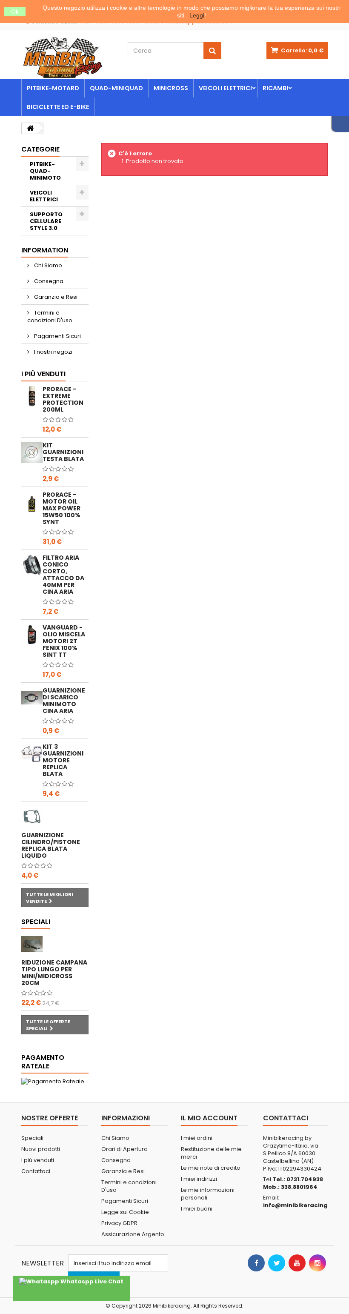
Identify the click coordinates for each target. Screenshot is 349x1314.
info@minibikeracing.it (298, 1205)
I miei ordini (196, 1138)
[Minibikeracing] (68, 57)
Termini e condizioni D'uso (49, 316)
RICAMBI (275, 88)
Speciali (35, 922)
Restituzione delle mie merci (211, 1153)
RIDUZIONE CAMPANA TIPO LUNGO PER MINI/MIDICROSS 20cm (54, 972)
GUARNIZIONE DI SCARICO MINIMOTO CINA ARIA (64, 700)
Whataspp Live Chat (91, 1281)
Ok (15, 11)
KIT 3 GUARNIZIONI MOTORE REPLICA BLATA (63, 760)
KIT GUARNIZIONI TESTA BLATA (63, 452)
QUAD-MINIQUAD (116, 88)
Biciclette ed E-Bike (58, 107)
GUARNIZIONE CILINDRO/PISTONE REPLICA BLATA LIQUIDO (50, 845)
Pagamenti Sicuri (57, 336)
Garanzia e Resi (55, 297)
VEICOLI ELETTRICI (225, 88)
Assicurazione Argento (132, 1234)
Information (44, 250)
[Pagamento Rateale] (55, 1081)
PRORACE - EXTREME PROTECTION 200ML (63, 399)
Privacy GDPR (119, 1223)
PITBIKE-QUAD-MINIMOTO (45, 171)
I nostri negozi (52, 352)
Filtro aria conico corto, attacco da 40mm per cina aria (63, 574)
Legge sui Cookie (125, 1212)
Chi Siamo (47, 265)
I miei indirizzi (199, 1179)
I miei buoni (196, 1209)
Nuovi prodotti (40, 1149)
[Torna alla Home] (30, 128)
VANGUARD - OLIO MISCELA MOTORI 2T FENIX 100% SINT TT (64, 641)
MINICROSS (171, 88)
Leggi (196, 15)
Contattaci (35, 1171)
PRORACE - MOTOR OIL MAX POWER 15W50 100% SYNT (61, 508)
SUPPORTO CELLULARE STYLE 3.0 (46, 221)
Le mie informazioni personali (208, 1194)
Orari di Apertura (124, 1149)
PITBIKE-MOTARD (53, 88)
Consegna (48, 281)
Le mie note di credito (210, 1168)
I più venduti (43, 374)
